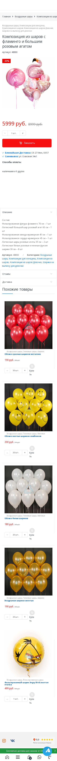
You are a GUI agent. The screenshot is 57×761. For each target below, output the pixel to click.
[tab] (28, 212)
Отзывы (6, 273)
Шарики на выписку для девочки (17, 31)
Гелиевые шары (30, 351)
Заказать (29, 143)
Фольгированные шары (33, 680)
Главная (6, 16)
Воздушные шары (24, 16)
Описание (7, 212)
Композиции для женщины (32, 25)
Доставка (7, 281)
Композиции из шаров (12, 28)
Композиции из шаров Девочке (38, 28)
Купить (31, 372)
